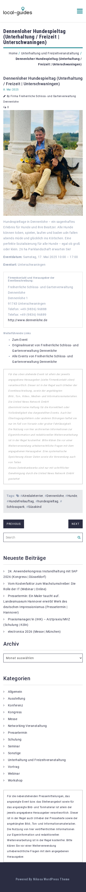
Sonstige (14, 753)
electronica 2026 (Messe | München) (34, 631)
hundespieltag (47, 501)
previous (14, 523)
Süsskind (34, 507)
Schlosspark (16, 507)
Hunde (72, 496)
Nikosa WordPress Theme (51, 879)
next (75, 523)
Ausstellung (16, 698)
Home (13, 53)
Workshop (15, 780)
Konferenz (15, 705)
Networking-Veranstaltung (27, 726)
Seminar (14, 746)
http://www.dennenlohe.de (27, 320)
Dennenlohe (55, 496)
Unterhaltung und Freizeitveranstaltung (50, 53)
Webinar (14, 773)
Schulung (15, 739)
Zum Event (20, 339)
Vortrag (13, 767)
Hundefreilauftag (21, 501)
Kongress (15, 712)
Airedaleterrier (32, 496)
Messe (12, 719)
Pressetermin (17, 732)
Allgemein (15, 691)
